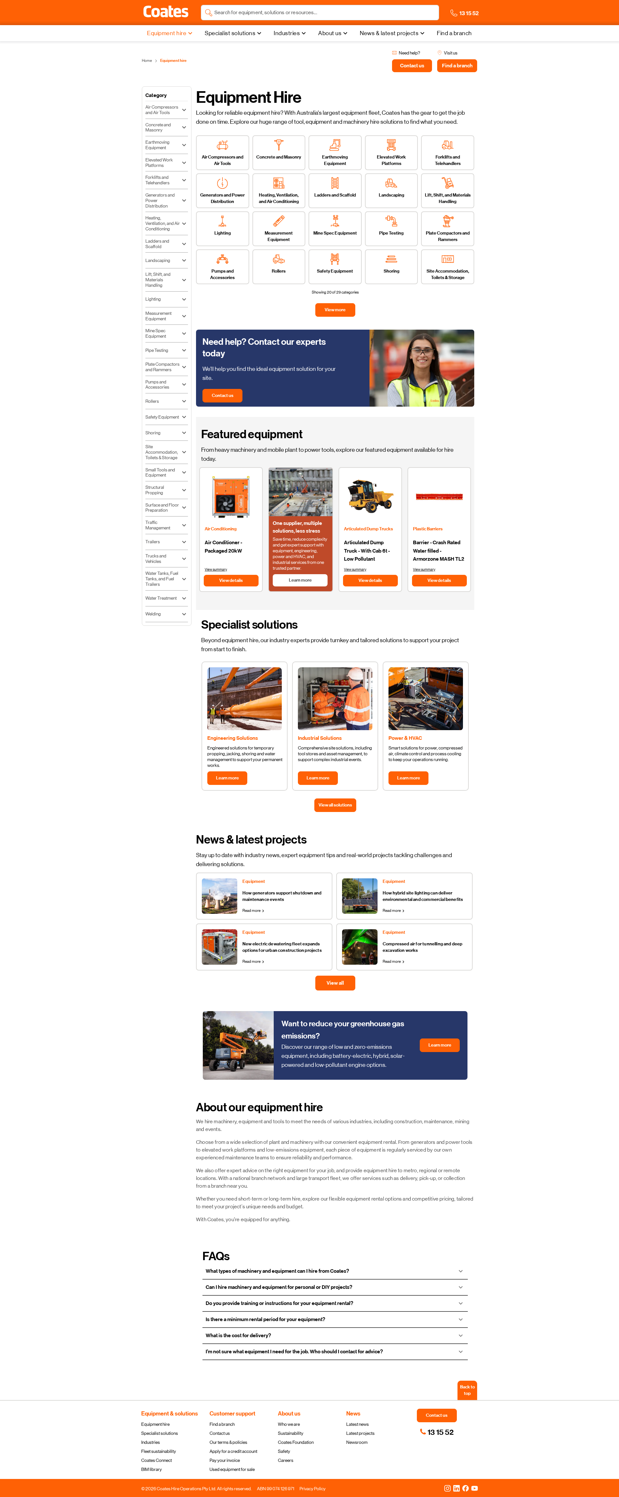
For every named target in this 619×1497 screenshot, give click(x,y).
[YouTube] (474, 1488)
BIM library (151, 1469)
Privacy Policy (313, 1488)
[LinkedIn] (456, 1488)
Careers (285, 1460)
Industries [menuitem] (287, 33)
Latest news (357, 1424)
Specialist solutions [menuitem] (230, 33)
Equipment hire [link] (173, 60)
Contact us (220, 1433)
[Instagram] (447, 1488)
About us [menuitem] (329, 33)
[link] (437, 1432)
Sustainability (290, 1433)
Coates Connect (156, 1460)
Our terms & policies (228, 1442)
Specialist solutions (159, 1433)
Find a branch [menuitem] (454, 33)
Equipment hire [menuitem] (166, 33)
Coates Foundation (296, 1442)
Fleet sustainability (158, 1451)
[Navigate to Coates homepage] (166, 12)
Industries (150, 1442)
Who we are (289, 1424)
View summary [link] (216, 569)
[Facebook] (465, 1488)
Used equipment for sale (232, 1469)
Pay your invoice (225, 1460)
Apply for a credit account (233, 1451)
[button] (166, 11)
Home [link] (147, 60)
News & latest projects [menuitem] (389, 33)
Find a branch (222, 1424)
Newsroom (357, 1442)
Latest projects (360, 1433)
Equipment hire (155, 1424)
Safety (284, 1451)
